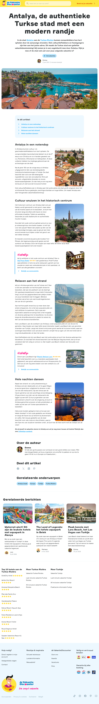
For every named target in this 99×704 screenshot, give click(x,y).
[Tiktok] (74, 697)
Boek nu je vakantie (84, 3)
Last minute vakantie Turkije (61, 578)
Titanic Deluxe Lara (44, 357)
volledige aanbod (25, 431)
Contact (5, 664)
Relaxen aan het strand (30, 130)
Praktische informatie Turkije (61, 587)
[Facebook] (85, 697)
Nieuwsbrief (30, 662)
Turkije (40, 483)
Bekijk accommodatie (30, 271)
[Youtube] (96, 697)
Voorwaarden (6, 697)
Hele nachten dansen (29, 133)
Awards (54, 658)
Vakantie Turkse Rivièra (34, 573)
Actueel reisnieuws (33, 654)
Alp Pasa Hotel (23, 261)
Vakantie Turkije (56, 573)
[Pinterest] (90, 697)
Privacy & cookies (20, 697)
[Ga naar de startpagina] (11, 3)
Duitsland (32, 697)
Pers (53, 666)
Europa (32, 483)
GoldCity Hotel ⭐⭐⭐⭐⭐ (12, 576)
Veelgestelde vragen (9, 661)
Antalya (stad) (22, 483)
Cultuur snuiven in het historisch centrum (37, 127)
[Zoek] (27, 3)
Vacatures (55, 662)
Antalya (30, 40)
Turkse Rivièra (46, 40)
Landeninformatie (33, 658)
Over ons (54, 654)
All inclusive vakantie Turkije (61, 582)
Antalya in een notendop (31, 124)
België (40, 697)
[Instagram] (80, 697)
